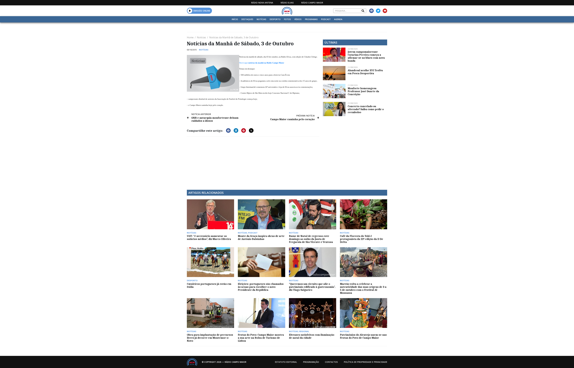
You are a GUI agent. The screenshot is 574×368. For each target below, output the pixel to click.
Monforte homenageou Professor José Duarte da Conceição (363, 91)
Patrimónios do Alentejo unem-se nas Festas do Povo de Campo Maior (363, 336)
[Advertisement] (253, 161)
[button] (190, 10)
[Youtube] (385, 11)
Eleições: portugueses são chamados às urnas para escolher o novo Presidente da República (261, 286)
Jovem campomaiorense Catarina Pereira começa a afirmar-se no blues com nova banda (366, 56)
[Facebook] (371, 11)
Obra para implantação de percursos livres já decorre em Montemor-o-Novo (210, 337)
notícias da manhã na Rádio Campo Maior (266, 63)
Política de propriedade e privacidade (365, 362)
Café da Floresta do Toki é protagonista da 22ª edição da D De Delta (361, 239)
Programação (311, 362)
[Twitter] (378, 11)
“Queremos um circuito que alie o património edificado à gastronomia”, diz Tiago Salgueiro (312, 286)
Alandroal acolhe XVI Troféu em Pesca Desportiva (365, 72)
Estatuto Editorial (286, 362)
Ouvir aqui (243, 63)
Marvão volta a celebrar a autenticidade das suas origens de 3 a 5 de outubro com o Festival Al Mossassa (363, 288)
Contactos (331, 362)
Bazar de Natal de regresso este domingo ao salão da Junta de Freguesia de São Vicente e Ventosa (311, 239)
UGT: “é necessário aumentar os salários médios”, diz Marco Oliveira (209, 237)
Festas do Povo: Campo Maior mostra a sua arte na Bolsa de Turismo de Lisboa (261, 337)
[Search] (363, 11)
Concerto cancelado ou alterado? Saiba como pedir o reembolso (366, 109)
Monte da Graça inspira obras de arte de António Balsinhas (261, 237)
